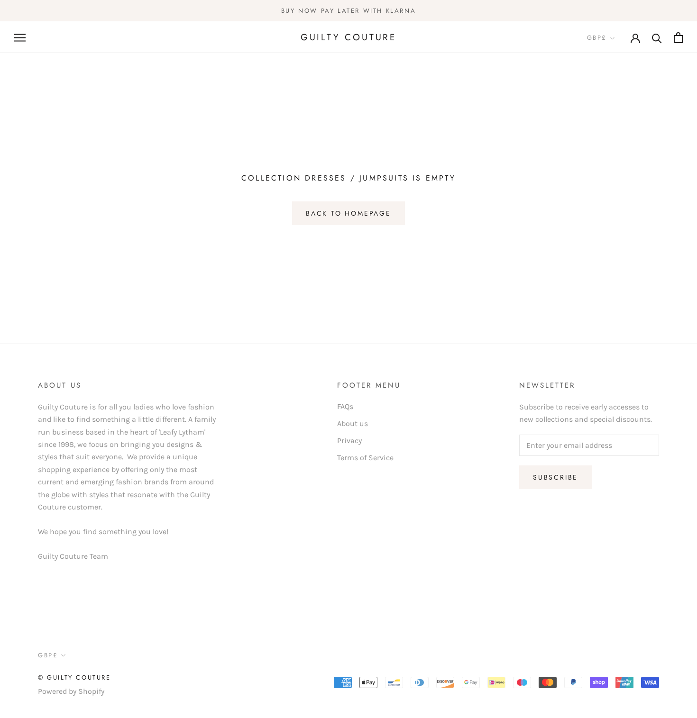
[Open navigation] (20, 37)
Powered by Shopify (71, 691)
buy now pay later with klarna (348, 10)
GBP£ (597, 38)
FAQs (345, 406)
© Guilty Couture (74, 677)
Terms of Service (365, 457)
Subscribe (555, 477)
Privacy (349, 440)
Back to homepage (348, 213)
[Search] (657, 38)
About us (352, 423)
